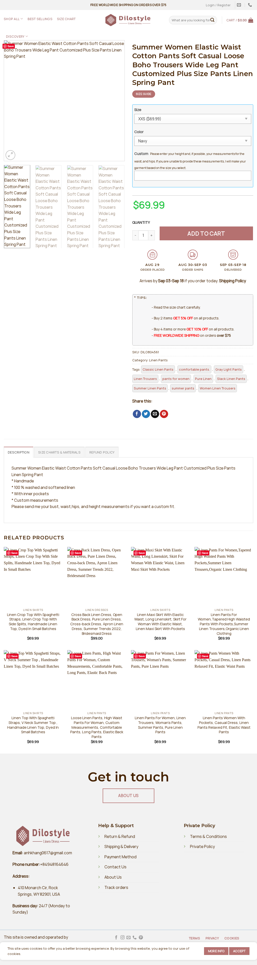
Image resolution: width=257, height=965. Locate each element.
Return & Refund (119, 836)
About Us (113, 877)
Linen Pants (158, 360)
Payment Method (120, 857)
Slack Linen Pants (231, 378)
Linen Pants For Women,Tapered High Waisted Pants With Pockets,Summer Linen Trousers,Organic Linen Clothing (224, 624)
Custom (141, 153)
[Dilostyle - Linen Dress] (128, 20)
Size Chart (66, 19)
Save (11, 46)
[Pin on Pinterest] (164, 414)
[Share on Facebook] (137, 414)
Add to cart (206, 233)
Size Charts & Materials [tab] (59, 452)
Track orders (116, 887)
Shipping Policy (232, 280)
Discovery (15, 36)
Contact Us (115, 867)
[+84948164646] (250, 5)
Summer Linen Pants (150, 388)
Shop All (12, 19)
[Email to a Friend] (155, 414)
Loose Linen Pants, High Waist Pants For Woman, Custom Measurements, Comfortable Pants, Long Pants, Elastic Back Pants (96, 727)
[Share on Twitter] (146, 414)
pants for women (175, 378)
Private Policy (202, 846)
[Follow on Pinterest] (141, 937)
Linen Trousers (145, 378)
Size (137, 109)
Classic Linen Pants (158, 369)
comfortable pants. (194, 369)
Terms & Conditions (208, 836)
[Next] (115, 101)
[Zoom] (10, 155)
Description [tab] (18, 452)
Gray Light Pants (228, 369)
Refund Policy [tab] (101, 452)
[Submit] (212, 20)
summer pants (183, 388)
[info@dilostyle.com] (239, 5)
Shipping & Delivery (121, 846)
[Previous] (12, 101)
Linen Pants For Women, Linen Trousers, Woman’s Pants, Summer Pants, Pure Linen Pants (160, 725)
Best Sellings (40, 19)
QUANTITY (141, 222)
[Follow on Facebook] (116, 937)
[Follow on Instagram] (122, 937)
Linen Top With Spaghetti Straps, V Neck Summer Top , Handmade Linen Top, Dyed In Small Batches (33, 725)
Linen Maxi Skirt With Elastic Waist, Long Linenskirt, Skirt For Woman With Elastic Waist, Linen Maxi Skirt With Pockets (160, 621)
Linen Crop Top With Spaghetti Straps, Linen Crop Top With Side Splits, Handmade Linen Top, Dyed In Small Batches (33, 621)
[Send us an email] (128, 937)
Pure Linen (203, 378)
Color (139, 131)
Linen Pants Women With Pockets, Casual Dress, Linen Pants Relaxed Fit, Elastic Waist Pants (224, 725)
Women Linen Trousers (217, 388)
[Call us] (135, 937)
